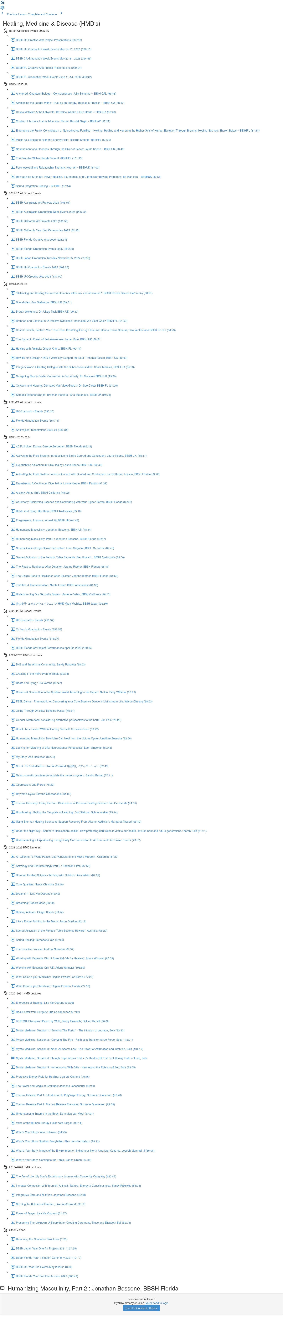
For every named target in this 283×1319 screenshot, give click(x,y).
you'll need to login (157, 1303)
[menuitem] (2, 9)
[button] (2, 3)
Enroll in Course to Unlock (141, 1308)
